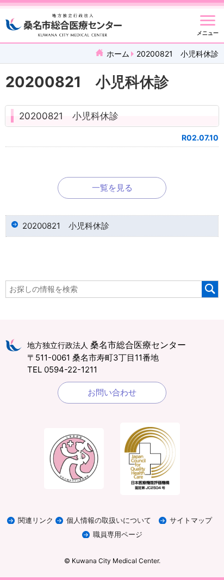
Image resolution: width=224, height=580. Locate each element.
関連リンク (35, 520)
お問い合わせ (112, 392)
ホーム (118, 53)
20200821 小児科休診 (69, 116)
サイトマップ (191, 520)
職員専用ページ (117, 534)
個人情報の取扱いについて (108, 520)
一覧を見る (112, 187)
